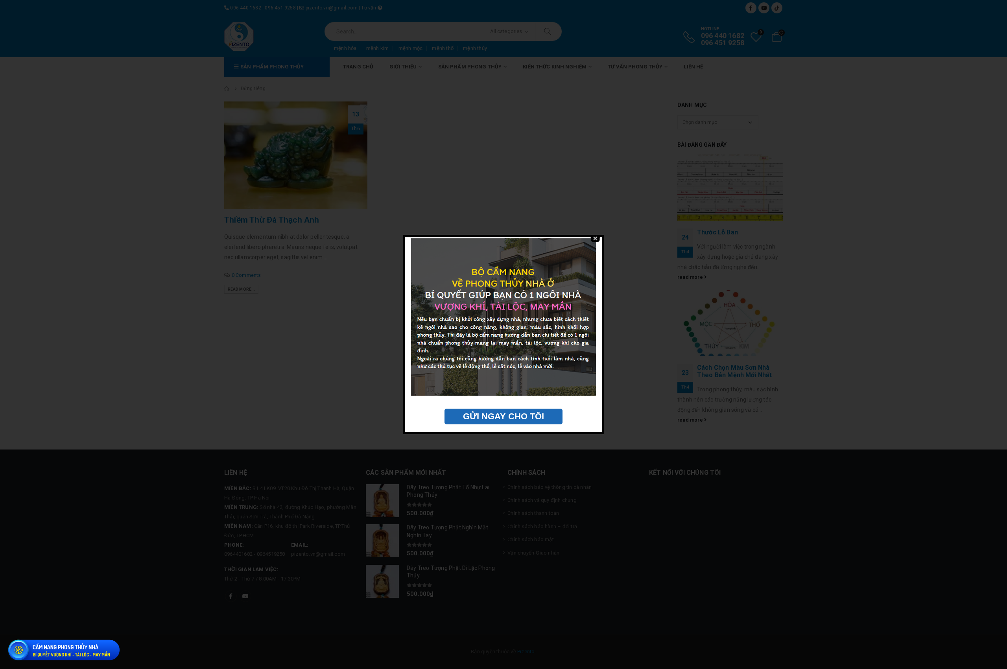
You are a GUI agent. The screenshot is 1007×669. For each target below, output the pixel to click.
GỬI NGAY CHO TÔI (503, 416)
